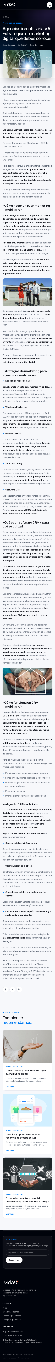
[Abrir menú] (49, 5)
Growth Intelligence (11, 1312)
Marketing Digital (14, 23)
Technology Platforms (12, 1315)
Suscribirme (14, 1260)
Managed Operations (12, 1319)
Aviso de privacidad (9, 1358)
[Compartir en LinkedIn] (19, 989)
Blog (7, 17)
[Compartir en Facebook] (5, 989)
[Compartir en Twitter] (12, 989)
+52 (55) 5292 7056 (13, 1335)
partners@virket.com (14, 1331)
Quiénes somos (23, 1358)
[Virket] (9, 4)
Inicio (5, 1308)
